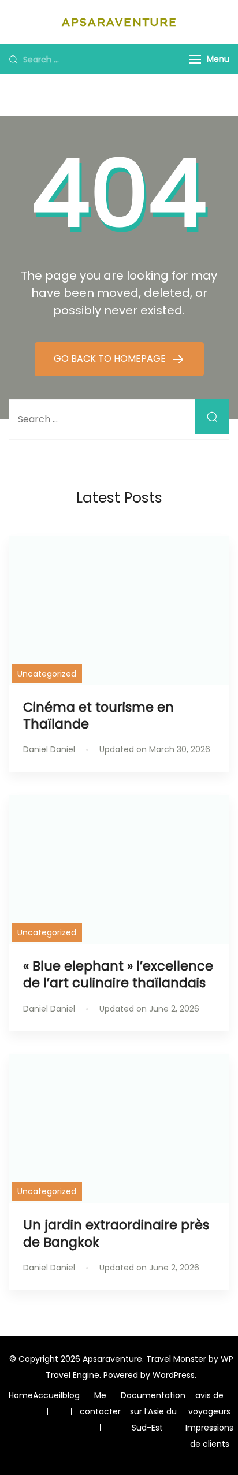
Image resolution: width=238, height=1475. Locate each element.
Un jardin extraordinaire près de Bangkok (116, 1233)
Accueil (47, 1395)
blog (71, 1395)
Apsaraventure (119, 22)
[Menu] (195, 59)
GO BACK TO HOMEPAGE (111, 358)
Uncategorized (46, 673)
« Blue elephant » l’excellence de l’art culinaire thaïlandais (118, 974)
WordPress (174, 1375)
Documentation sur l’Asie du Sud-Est (153, 1411)
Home (21, 1395)
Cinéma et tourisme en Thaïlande (98, 715)
